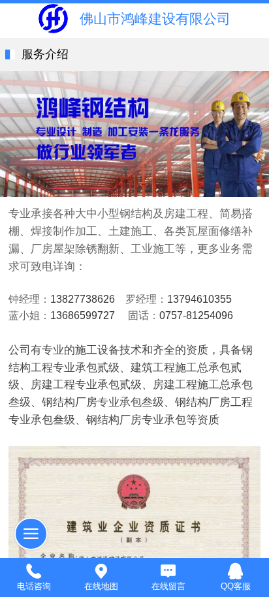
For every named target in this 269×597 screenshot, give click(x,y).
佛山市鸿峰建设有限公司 (155, 18)
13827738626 (82, 299)
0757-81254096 (196, 315)
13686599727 (82, 315)
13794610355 (199, 299)
